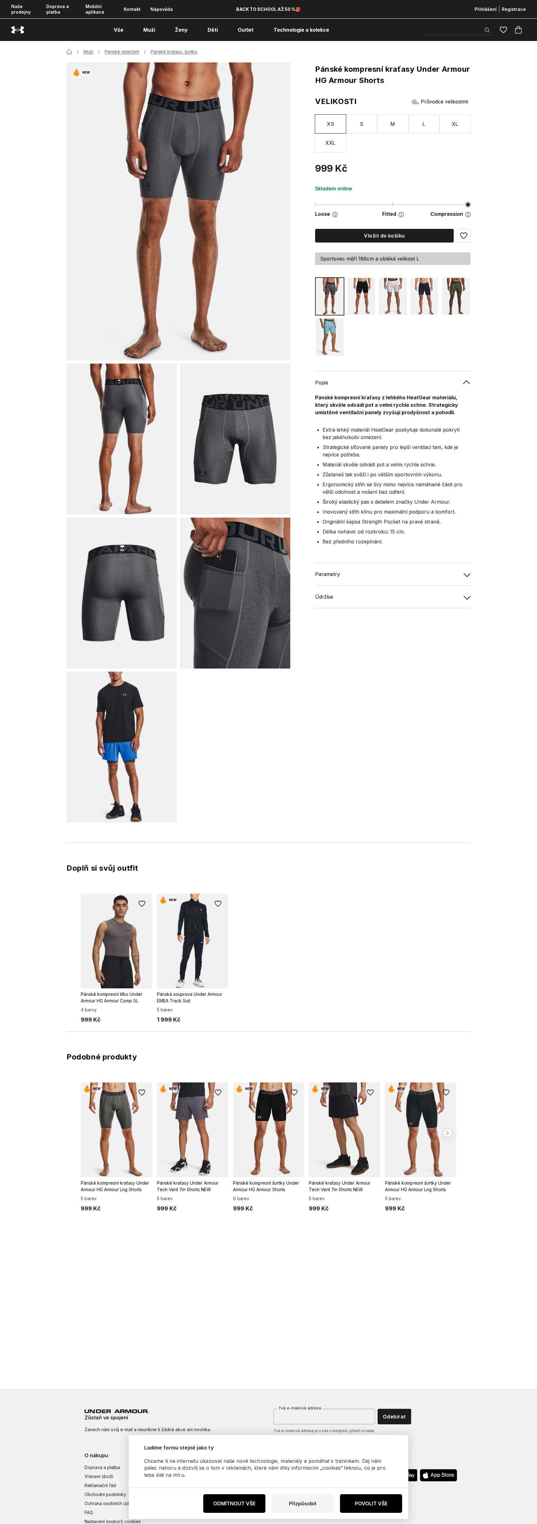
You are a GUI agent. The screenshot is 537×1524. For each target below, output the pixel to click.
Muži (88, 51)
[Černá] (361, 296)
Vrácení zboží (99, 1476)
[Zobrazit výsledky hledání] (487, 30)
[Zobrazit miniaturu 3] (122, 593)
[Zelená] (455, 296)
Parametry (327, 574)
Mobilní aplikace (94, 9)
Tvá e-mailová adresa (299, 1407)
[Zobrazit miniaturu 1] (122, 439)
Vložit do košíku (384, 236)
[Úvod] (69, 52)
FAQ (89, 1512)
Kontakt (132, 9)
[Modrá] (424, 296)
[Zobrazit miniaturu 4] (235, 593)
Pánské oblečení (122, 51)
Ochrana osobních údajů (110, 1503)
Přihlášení (486, 9)
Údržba (324, 597)
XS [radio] (330, 124)
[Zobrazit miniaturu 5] (122, 747)
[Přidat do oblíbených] (142, 904)
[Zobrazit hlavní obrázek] (178, 211)
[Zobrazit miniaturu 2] (235, 439)
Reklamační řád (100, 1485)
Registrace (514, 9)
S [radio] (361, 124)
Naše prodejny (21, 9)
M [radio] (392, 124)
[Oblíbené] (503, 30)
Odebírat (394, 1416)
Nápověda (161, 9)
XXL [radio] (330, 143)
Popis (321, 383)
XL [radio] (455, 124)
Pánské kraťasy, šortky (174, 51)
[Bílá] (392, 296)
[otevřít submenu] (129, 29)
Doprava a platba (57, 9)
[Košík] (518, 30)
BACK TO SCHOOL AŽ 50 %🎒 (268, 9)
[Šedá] (329, 296)
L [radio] (423, 124)
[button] (463, 236)
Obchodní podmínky (105, 1494)
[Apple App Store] (438, 1475)
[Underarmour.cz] (17, 30)
